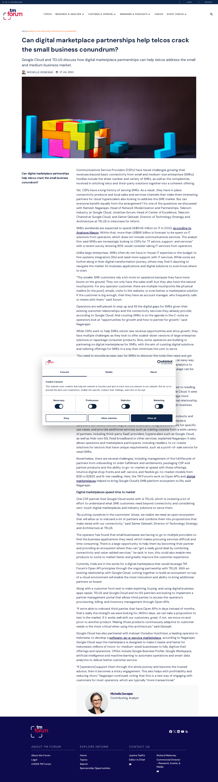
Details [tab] (109, 372)
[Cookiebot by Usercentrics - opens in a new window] (159, 362)
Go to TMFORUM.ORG (14, 2)
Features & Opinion (100, 14)
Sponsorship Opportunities (95, 768)
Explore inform (94, 747)
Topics (47, 14)
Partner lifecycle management (64, 31)
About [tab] (153, 372)
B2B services (46, 31)
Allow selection (109, 418)
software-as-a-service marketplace (135, 638)
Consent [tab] (64, 372)
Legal (34, 759)
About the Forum (40, 755)
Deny (66, 418)
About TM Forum (46, 747)
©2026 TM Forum (41, 764)
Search (84, 764)
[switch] (92, 406)
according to (182, 228)
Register (208, 2)
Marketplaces (34, 31)
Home (83, 755)
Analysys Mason (87, 232)
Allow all (151, 418)
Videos (159, 14)
